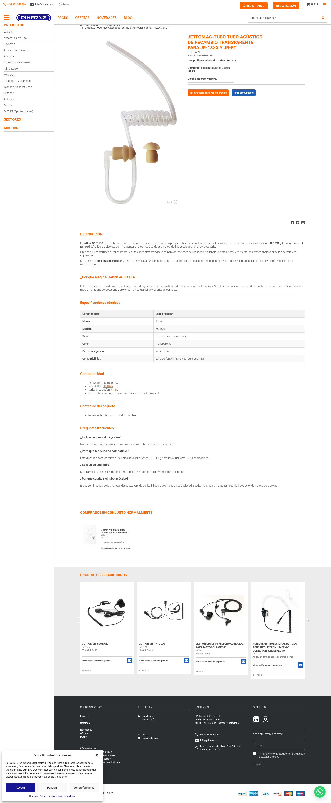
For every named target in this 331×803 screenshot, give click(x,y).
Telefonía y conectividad (18, 86)
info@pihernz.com (45, 4)
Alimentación (11, 68)
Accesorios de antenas (17, 62)
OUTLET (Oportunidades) (18, 111)
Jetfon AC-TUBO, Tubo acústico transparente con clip (114, 533)
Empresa (84, 716)
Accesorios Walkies (15, 37)
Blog (128, 18)
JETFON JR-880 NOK (95, 643)
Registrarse (255, 5)
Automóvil (10, 99)
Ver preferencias (83, 787)
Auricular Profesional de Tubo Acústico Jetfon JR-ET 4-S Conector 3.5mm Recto (275, 647)
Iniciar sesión (286, 5)
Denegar (52, 787)
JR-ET (113, 389)
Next (308, 620)
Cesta (145, 734)
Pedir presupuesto (244, 92)
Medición (9, 74)
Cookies (33, 796)
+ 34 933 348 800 (16, 4)
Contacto (64, 4)
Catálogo (85, 723)
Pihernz (33, 17)
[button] (97, 755)
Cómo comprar (88, 748)
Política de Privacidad (50, 796)
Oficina (8, 105)
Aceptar (21, 787)
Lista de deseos (150, 738)
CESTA (314, 4)
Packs (83, 736)
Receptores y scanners (17, 80)
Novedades (107, 18)
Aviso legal (69, 796)
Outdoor (9, 93)
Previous (77, 620)
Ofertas (82, 18)
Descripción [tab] (91, 234)
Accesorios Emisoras (16, 50)
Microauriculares (113, 25)
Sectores (12, 119)
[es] (326, 4)
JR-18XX (108, 386)
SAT (82, 719)
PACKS (62, 18)
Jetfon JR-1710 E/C (152, 643)
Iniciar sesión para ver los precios (208, 92)
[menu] (6, 17)
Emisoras (9, 44)
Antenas (9, 56)
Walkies (8, 31)
